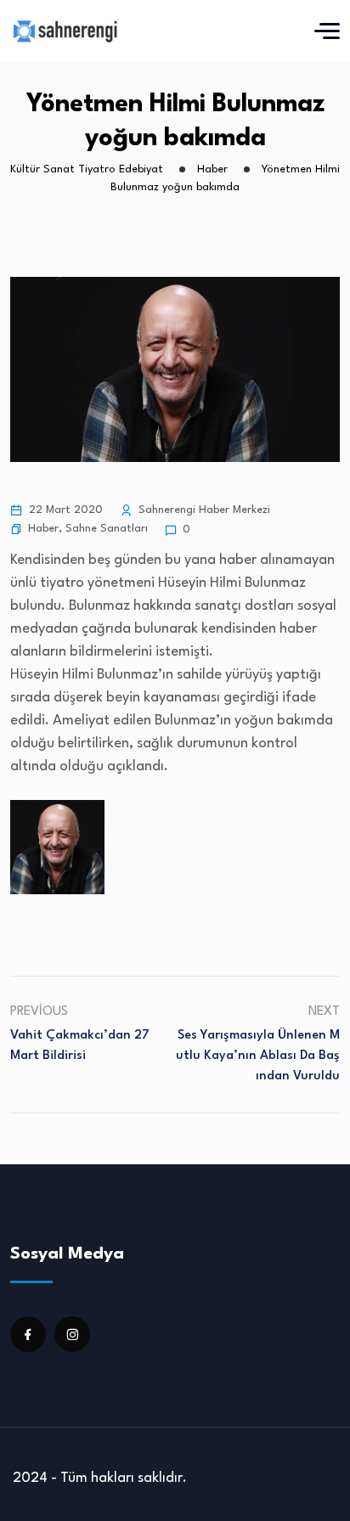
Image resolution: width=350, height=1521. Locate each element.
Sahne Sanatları (106, 528)
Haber (43, 528)
